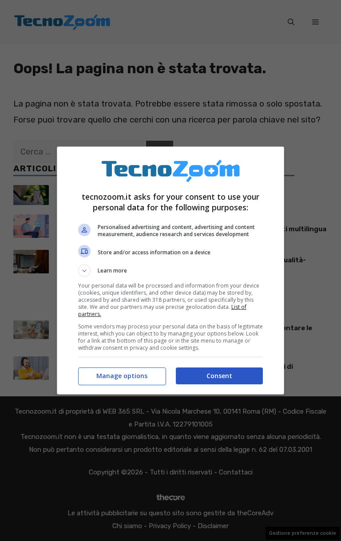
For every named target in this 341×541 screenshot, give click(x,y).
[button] (170, 271)
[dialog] (170, 270)
